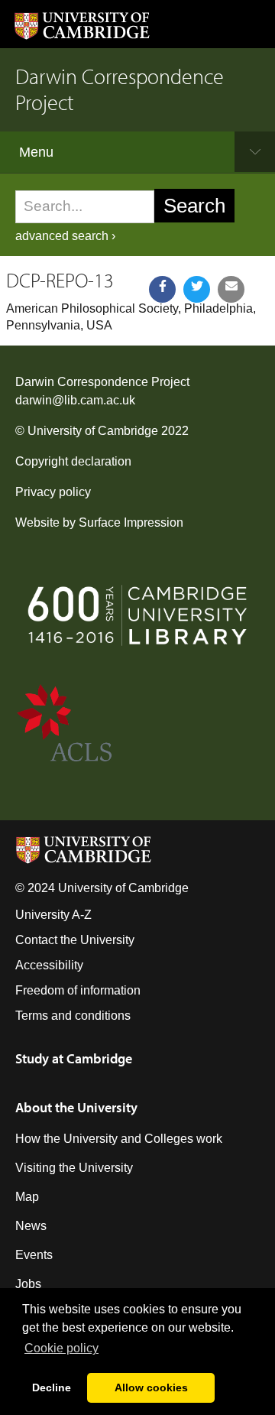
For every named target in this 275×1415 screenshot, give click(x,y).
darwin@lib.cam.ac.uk (75, 400)
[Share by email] (231, 289)
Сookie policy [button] (61, 1348)
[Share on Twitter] (196, 289)
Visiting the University (74, 1167)
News (31, 1225)
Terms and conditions (73, 1015)
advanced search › (65, 235)
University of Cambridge (93, 430)
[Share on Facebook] (162, 289)
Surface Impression (131, 522)
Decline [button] (51, 1387)
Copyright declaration (73, 461)
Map (27, 1196)
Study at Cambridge (73, 1058)
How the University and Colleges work (118, 1138)
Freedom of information (78, 990)
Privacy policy (53, 491)
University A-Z (53, 914)
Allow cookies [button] (151, 1387)
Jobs (28, 1283)
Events (34, 1254)
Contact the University (74, 939)
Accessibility (49, 965)
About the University (76, 1107)
